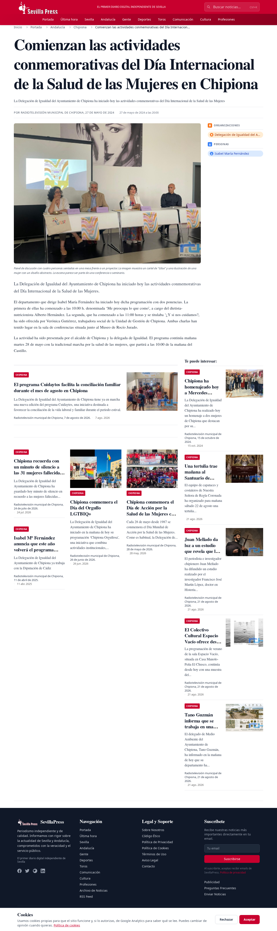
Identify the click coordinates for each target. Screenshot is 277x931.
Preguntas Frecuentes (220, 888)
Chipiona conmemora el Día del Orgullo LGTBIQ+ (93, 507)
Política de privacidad (233, 872)
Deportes (144, 19)
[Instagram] (35, 871)
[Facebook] (19, 871)
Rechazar (226, 919)
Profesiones (226, 19)
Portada (48, 19)
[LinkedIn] (43, 871)
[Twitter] (27, 871)
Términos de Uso (154, 854)
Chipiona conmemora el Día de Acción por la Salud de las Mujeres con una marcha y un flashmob (151, 513)
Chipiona (80, 27)
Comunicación (183, 19)
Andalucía (108, 19)
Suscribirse (232, 859)
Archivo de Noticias (94, 890)
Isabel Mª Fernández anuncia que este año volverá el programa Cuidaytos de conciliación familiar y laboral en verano (39, 552)
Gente (126, 19)
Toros (162, 19)
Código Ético (151, 836)
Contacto (148, 866)
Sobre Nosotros (153, 830)
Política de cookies (67, 925)
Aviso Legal (150, 860)
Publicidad (212, 882)
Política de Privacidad (157, 842)
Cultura (205, 19)
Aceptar (249, 919)
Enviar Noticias (215, 894)
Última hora (69, 19)
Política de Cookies (155, 848)
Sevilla (89, 19)
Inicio (18, 27)
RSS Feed (86, 896)
